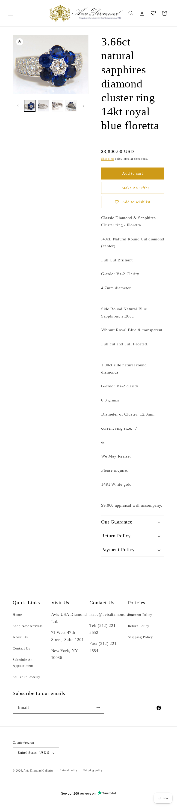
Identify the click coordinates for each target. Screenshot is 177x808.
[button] (10, 13)
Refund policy (68, 770)
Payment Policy (140, 614)
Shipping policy (93, 770)
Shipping (107, 158)
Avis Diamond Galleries (39, 770)
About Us (20, 637)
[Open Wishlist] (153, 13)
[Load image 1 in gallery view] (29, 105)
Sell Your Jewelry (26, 677)
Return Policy (139, 626)
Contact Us (21, 648)
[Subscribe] (98, 708)
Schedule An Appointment (23, 663)
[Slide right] (83, 106)
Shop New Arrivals (27, 626)
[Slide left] (18, 106)
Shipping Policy (140, 637)
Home (17, 614)
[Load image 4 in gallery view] (71, 105)
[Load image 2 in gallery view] (43, 105)
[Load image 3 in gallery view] (57, 105)
